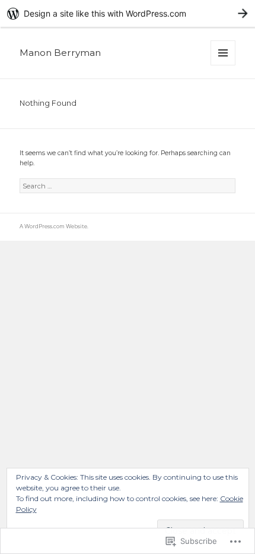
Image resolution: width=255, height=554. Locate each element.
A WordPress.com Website (53, 226)
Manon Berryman (60, 52)
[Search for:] (127, 186)
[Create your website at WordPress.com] (127, 13)
